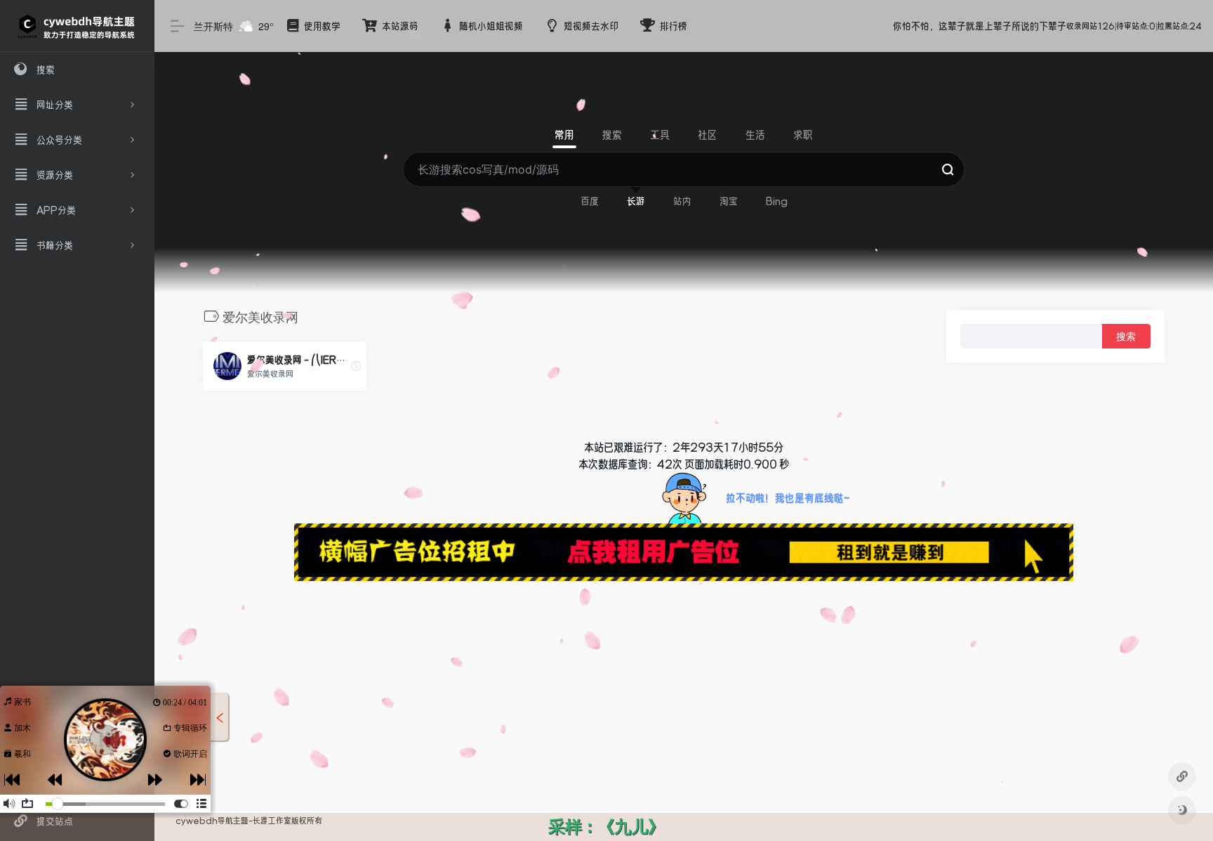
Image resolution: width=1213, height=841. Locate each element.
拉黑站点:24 (1179, 26)
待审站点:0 (1135, 26)
